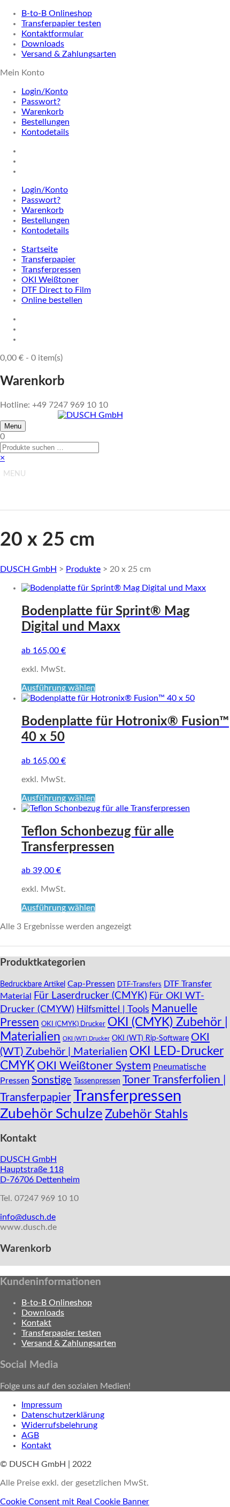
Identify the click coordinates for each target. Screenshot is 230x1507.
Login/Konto (44, 91)
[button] (14, 474)
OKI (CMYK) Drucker (73, 1024)
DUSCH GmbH (28, 569)
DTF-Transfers (139, 984)
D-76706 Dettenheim (40, 1179)
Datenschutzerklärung (62, 1415)
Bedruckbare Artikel (32, 984)
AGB (30, 1435)
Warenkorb (42, 112)
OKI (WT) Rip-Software (150, 1038)
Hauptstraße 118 (32, 1169)
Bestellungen (45, 122)
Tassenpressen (97, 1081)
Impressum (41, 1405)
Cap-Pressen (91, 984)
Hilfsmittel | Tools (112, 1009)
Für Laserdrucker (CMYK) (90, 995)
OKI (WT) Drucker (86, 1039)
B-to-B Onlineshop (56, 13)
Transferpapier (48, 259)
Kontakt (36, 1323)
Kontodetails (45, 132)
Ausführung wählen (58, 688)
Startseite (39, 249)
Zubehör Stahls (146, 1114)
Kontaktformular (52, 33)
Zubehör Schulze (51, 1114)
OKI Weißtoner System (94, 1066)
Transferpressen (51, 269)
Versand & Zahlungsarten (68, 54)
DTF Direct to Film (56, 290)
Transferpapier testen (61, 23)
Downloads (42, 44)
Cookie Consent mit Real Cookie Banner (74, 1501)
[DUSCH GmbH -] (90, 415)
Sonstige (52, 1080)
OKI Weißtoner (50, 280)
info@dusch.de (28, 1217)
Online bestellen (51, 300)
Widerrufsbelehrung (59, 1425)
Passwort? (40, 101)
